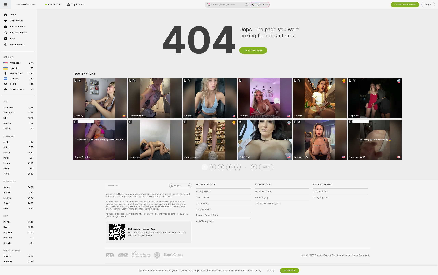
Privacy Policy (203, 191)
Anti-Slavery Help (204, 221)
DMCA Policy (202, 203)
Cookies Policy (203, 209)
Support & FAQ (320, 191)
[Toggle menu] (5, 4)
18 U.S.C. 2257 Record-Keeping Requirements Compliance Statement (335, 255)
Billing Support (320, 197)
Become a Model (263, 191)
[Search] (246, 4)
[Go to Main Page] (26, 4)
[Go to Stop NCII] (174, 255)
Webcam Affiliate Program (267, 203)
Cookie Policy (253, 270)
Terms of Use (202, 197)
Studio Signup (262, 197)
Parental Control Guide (207, 215)
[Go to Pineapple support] (157, 255)
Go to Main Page (253, 50)
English (177, 185)
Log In (428, 4)
